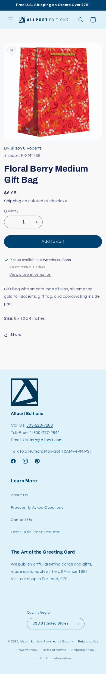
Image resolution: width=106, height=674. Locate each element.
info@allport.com (46, 440)
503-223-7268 (39, 425)
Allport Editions (31, 641)
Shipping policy (83, 649)
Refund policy (88, 641)
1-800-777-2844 (45, 433)
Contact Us (21, 520)
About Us (19, 495)
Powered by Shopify (58, 641)
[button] (11, 20)
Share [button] (15, 335)
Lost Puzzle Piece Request (35, 532)
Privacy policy (27, 649)
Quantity (11, 211)
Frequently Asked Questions (37, 508)
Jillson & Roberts (26, 148)
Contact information (55, 658)
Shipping (12, 201)
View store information (30, 275)
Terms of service (54, 649)
